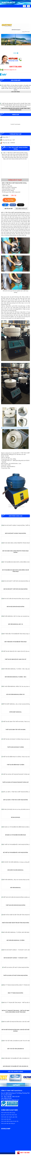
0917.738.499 (15, 67)
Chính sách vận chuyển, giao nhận (9, 1117)
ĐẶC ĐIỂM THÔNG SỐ (21, 208)
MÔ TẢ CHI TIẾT (9, 208)
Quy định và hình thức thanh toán (9, 1114)
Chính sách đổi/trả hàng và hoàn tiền (9, 1121)
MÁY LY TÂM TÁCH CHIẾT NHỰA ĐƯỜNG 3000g (13, 212)
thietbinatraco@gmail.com (9, 69)
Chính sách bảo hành (6, 1119)
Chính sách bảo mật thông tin (8, 1123)
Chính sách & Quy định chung (8, 1112)
